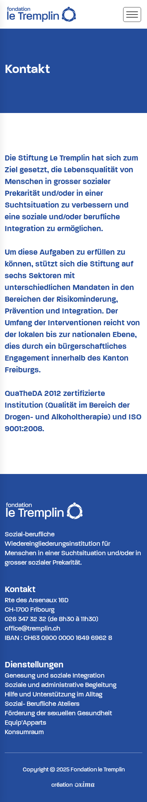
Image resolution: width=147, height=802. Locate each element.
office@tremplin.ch (32, 628)
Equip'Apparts (25, 722)
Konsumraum (24, 732)
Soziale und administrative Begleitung (60, 685)
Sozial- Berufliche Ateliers (42, 703)
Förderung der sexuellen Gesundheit (58, 713)
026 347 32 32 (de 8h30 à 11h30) (51, 619)
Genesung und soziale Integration (55, 675)
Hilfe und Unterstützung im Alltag (53, 694)
